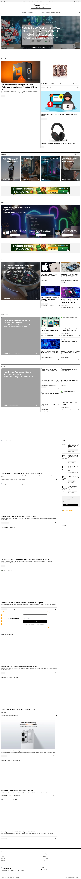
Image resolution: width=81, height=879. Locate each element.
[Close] (48, 430)
